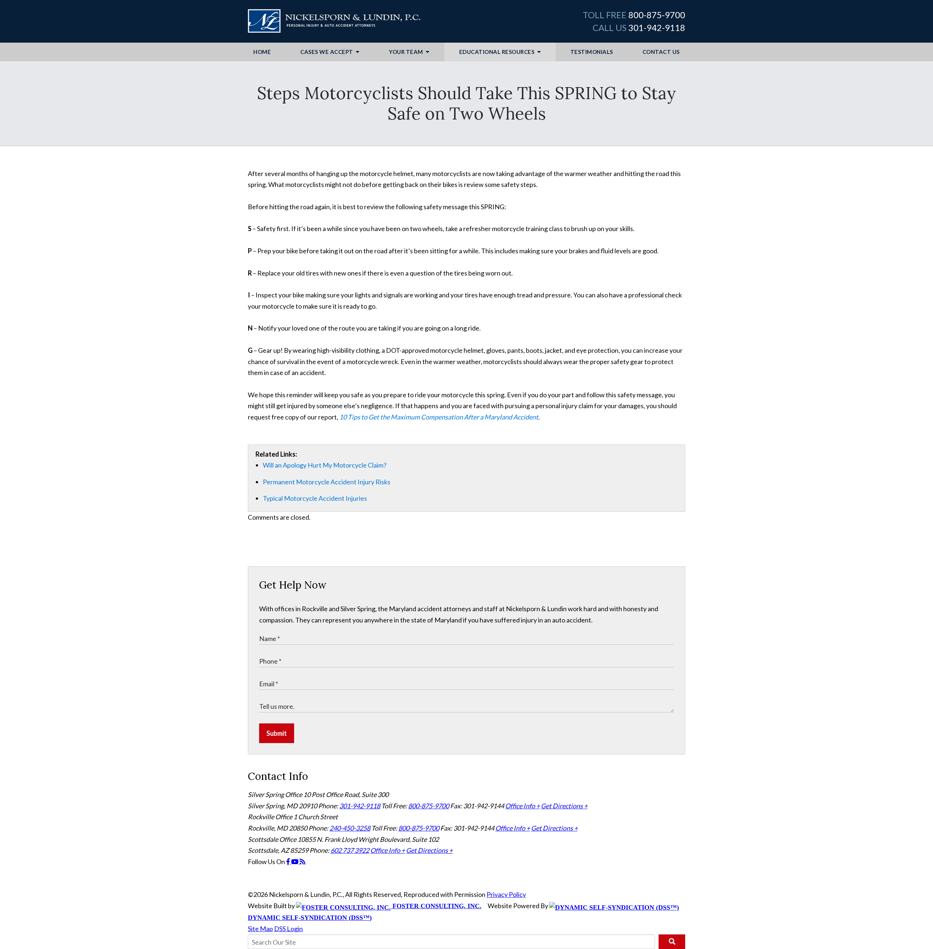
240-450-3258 (349, 828)
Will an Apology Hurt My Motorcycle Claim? (324, 465)
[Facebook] (288, 862)
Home (262, 51)
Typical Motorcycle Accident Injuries (315, 498)
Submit (276, 733)
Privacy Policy (506, 894)
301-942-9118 (656, 27)
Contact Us (661, 51)
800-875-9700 (656, 14)
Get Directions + (564, 806)
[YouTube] (295, 862)
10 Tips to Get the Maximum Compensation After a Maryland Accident (438, 417)
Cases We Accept (327, 51)
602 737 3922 (350, 850)
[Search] (672, 941)
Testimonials (591, 51)
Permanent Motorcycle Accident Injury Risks (326, 482)
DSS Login (288, 929)
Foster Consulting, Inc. (436, 906)
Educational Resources (497, 51)
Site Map (260, 929)
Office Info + (522, 806)
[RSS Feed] (302, 862)
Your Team (406, 51)
